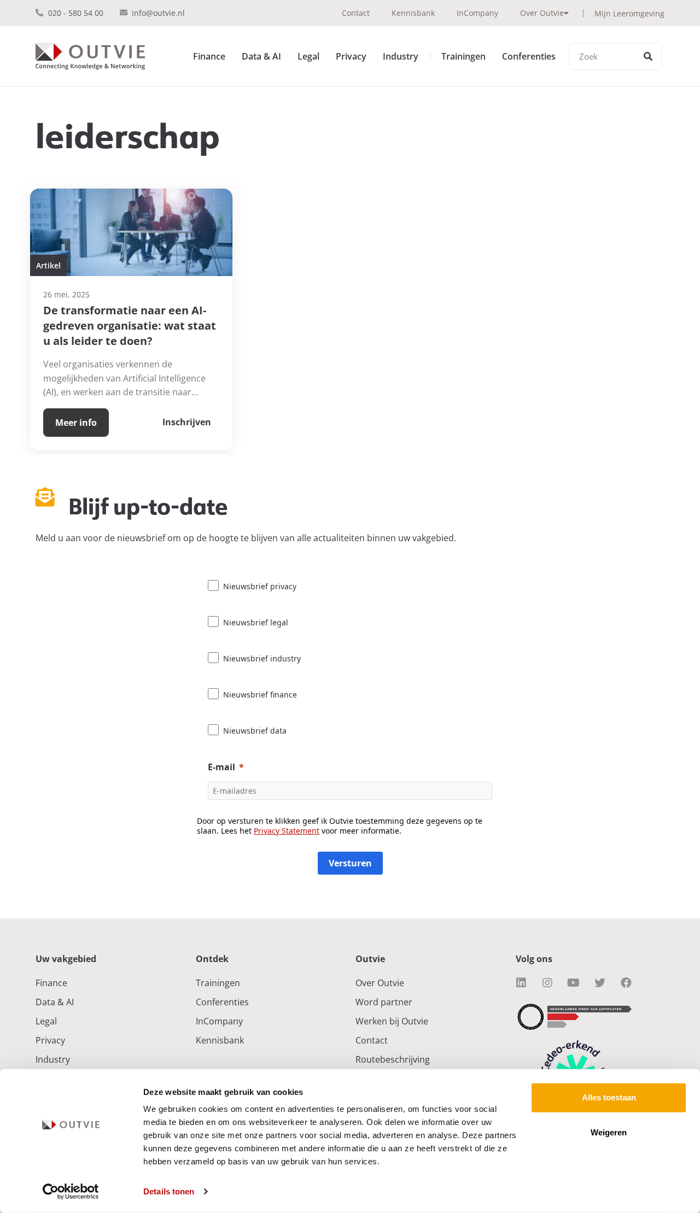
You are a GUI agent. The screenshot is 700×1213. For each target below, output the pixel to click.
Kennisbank (413, 13)
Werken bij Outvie (391, 1021)
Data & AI (261, 56)
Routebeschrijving (392, 1059)
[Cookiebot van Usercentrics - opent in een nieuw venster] (71, 1191)
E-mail (221, 767)
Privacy (351, 56)
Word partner (383, 1002)
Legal (308, 56)
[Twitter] (599, 982)
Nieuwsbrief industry (262, 658)
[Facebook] (626, 982)
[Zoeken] (648, 56)
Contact (356, 13)
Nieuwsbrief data (255, 730)
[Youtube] (573, 982)
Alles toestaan (609, 1097)
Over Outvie (542, 13)
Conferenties (529, 56)
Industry (400, 56)
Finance (209, 56)
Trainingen (463, 56)
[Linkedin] (521, 982)
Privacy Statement (286, 830)
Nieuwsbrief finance (260, 694)
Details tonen (168, 1191)
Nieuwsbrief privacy (259, 586)
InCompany (477, 13)
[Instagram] (547, 982)
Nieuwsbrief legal (255, 622)
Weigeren (609, 1132)
